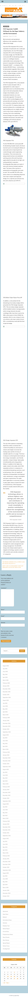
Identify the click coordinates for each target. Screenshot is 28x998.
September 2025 (7, 697)
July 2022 (5, 806)
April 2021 (5, 850)
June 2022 (5, 809)
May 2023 (5, 778)
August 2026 (6, 665)
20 (14, 976)
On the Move (6, 931)
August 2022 (6, 804)
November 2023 (6, 760)
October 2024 (6, 729)
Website (3, 622)
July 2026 (5, 668)
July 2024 (5, 737)
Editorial (5, 917)
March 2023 (5, 783)
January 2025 (6, 720)
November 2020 (6, 864)
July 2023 (5, 772)
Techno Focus (6, 946)
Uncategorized (6, 948)
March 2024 (5, 749)
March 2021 (5, 852)
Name (3, 609)
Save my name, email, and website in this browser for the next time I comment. (7, 634)
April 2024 (5, 746)
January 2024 (6, 755)
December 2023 (6, 758)
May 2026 (5, 674)
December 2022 (6, 792)
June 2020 (5, 878)
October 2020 (6, 867)
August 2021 (6, 838)
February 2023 (6, 786)
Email (3, 616)
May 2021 (5, 847)
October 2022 (6, 798)
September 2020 (7, 870)
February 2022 (6, 821)
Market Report (6, 928)
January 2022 (6, 824)
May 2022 (5, 812)
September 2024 (7, 732)
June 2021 (5, 844)
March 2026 (5, 680)
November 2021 (6, 829)
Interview (5, 923)
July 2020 (5, 876)
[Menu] (2, 1)
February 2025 (6, 717)
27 (14, 978)
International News (7, 920)
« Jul (4, 982)
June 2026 (5, 671)
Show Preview (6, 937)
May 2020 (5, 881)
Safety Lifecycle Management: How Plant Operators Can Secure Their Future (12, 566)
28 (17, 978)
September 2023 (7, 766)
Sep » (7, 982)
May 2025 (5, 709)
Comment (4, 588)
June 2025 (5, 706)
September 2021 (7, 835)
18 (7, 976)
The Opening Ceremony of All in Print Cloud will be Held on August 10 (13, 562)
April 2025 (5, 711)
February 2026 (6, 683)
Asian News (5, 914)
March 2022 (5, 818)
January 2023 (6, 789)
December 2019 (6, 893)
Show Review (6, 940)
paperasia (5, 36)
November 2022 (6, 795)
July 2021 (5, 841)
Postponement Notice (8, 934)
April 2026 (5, 677)
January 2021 (6, 858)
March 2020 (5, 887)
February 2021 (6, 855)
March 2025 (5, 714)
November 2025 (6, 691)
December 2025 (6, 688)
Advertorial (6, 26)
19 (11, 976)
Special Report (6, 943)
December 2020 (6, 861)
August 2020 (6, 873)
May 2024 (5, 743)
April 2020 (5, 884)
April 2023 (5, 781)
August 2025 (6, 700)
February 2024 (6, 752)
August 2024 (6, 735)
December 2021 (6, 827)
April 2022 (5, 815)
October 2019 (6, 896)
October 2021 (6, 832)
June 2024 (5, 740)
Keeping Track (6, 925)
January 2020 (6, 890)
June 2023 (5, 775)
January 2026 (6, 686)
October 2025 (6, 694)
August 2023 (6, 769)
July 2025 (5, 703)
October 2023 (6, 763)
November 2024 (6, 726)
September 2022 (7, 801)
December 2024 (6, 723)
